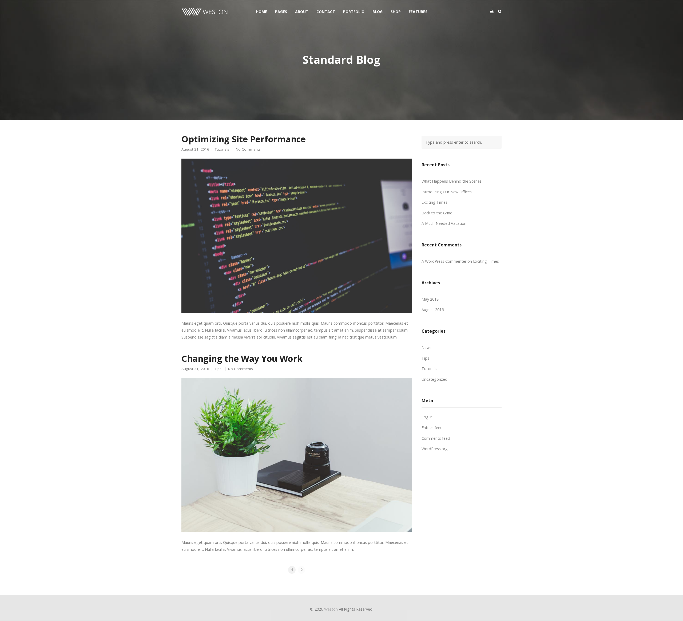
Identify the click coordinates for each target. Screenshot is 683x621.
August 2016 (433, 309)
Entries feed (432, 427)
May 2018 (430, 299)
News (426, 347)
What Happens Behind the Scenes (452, 181)
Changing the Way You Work (242, 358)
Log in (427, 416)
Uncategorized (434, 379)
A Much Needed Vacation (444, 223)
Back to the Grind (437, 212)
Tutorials (222, 149)
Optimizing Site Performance (243, 139)
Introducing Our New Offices (447, 191)
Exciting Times (434, 202)
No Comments (248, 149)
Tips (218, 369)
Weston (331, 609)
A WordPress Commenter (444, 261)
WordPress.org (435, 448)
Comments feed (436, 438)
